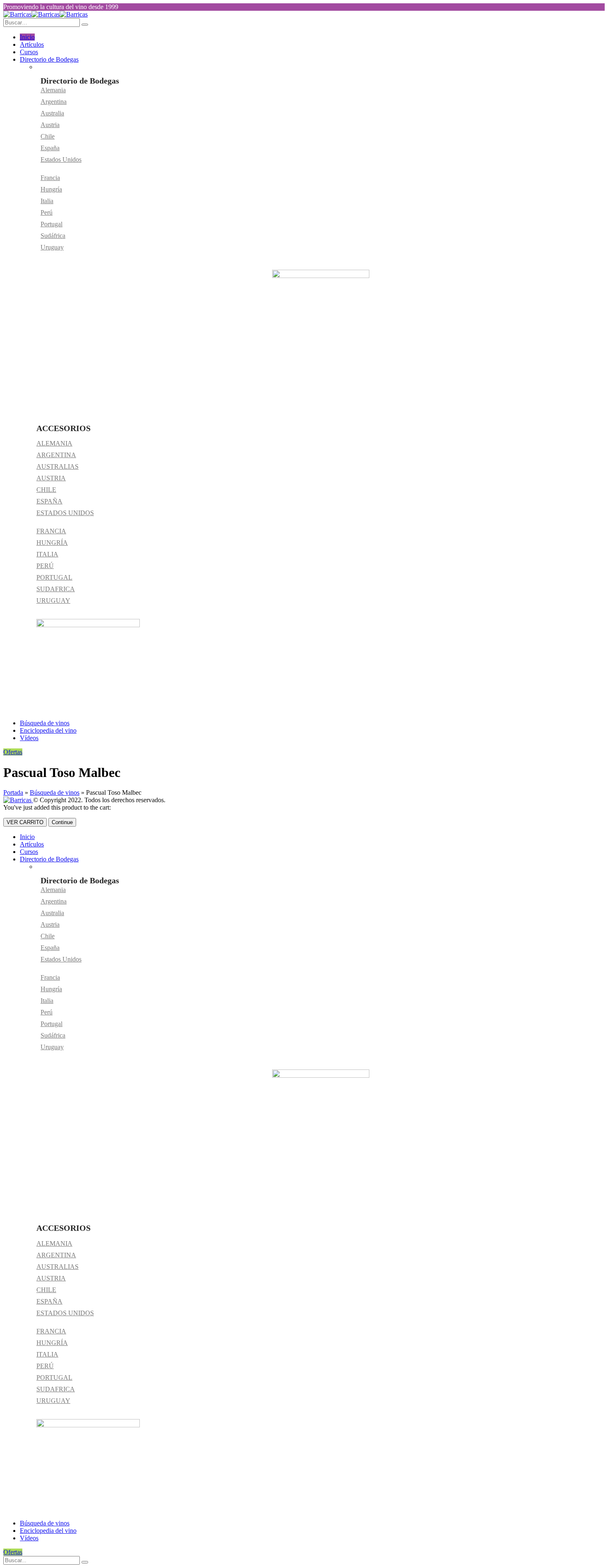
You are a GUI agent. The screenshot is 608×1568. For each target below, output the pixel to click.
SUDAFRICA (55, 588)
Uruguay (52, 247)
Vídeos (29, 737)
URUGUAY (53, 600)
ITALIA (47, 554)
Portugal (51, 224)
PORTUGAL (54, 577)
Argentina (54, 101)
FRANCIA (51, 531)
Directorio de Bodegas (49, 59)
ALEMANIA (54, 443)
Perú (47, 212)
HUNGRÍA (52, 542)
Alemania (53, 90)
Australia (52, 113)
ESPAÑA (49, 501)
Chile (48, 136)
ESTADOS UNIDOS (65, 512)
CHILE (46, 489)
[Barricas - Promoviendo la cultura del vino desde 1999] (45, 14)
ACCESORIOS (63, 428)
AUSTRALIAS (57, 466)
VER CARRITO (25, 822)
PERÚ (45, 565)
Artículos (32, 44)
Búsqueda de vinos (44, 722)
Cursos (29, 51)
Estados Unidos (61, 159)
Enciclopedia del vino (48, 730)
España (50, 147)
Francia (50, 177)
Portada (13, 792)
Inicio (27, 37)
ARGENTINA (56, 454)
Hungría (51, 189)
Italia (47, 200)
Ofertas (12, 751)
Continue (62, 822)
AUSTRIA (51, 478)
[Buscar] (84, 1562)
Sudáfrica (53, 235)
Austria (50, 124)
